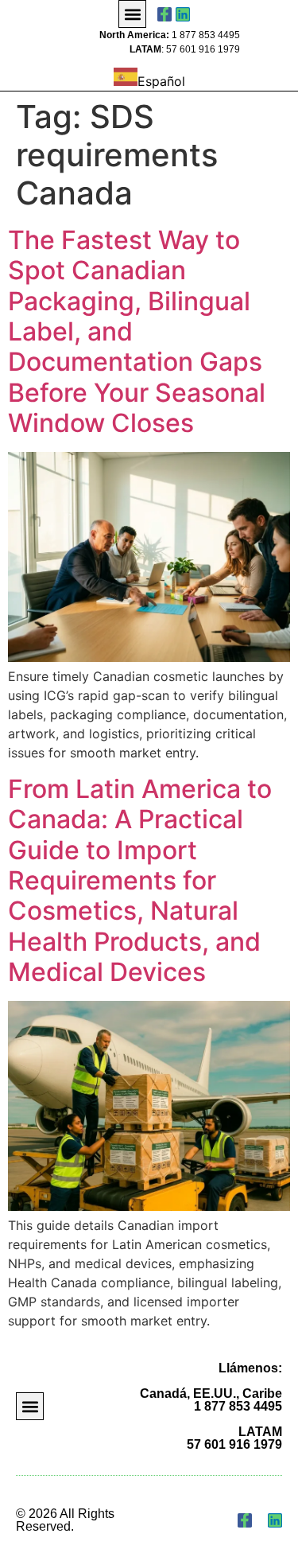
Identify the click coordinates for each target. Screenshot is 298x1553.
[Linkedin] (183, 14)
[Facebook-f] (164, 14)
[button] (132, 14)
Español (161, 81)
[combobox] (149, 79)
